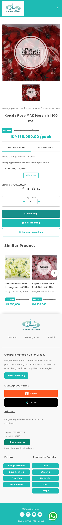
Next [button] (54, 273)
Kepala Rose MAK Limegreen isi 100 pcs (16, 285)
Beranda (12, 337)
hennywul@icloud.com (22, 448)
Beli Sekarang (32, 222)
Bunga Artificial (33, 108)
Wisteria (45, 472)
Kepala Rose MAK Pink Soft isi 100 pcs (43, 285)
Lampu (45, 490)
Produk (51, 337)
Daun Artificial (16, 472)
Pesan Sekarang (16, 375)
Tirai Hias (17, 478)
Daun (45, 484)
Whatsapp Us (18, 442)
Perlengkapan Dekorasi (12, 108)
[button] (31, 175)
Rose (45, 465)
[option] (31, 52)
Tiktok (34, 402)
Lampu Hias (16, 484)
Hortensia (45, 478)
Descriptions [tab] (45, 147)
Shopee (33, 393)
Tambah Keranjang (32, 232)
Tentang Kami (32, 337)
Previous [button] (7, 273)
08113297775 (19, 432)
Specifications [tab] (16, 147)
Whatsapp (32, 213)
